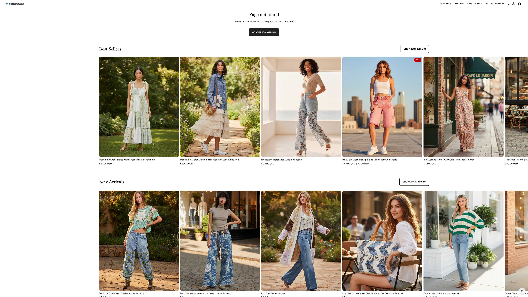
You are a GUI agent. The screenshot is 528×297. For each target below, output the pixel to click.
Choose (420, 152)
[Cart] (519, 4)
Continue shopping (264, 32)
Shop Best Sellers (415, 49)
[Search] (508, 4)
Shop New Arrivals (414, 181)
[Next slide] (426, 113)
